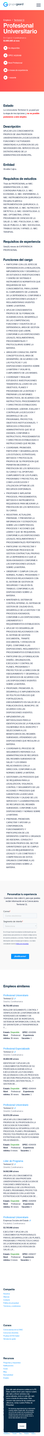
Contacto (6, 1300)
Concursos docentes (10, 1333)
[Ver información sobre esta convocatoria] (15, 999)
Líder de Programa (13, 1161)
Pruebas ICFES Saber (11, 1336)
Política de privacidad (11, 1303)
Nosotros (6, 1294)
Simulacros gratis (9, 1339)
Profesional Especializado (16, 1048)
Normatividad (8, 1375)
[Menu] (37, 5)
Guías (5, 1369)
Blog (4, 1372)
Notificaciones (8, 1366)
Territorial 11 (19, 20)
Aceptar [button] (22, 1426)
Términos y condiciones (12, 1306)
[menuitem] (5, 1432)
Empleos (7, 20)
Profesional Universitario (15, 995)
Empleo (6, 1378)
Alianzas (6, 1297)
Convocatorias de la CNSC (13, 1330)
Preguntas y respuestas (12, 1363)
